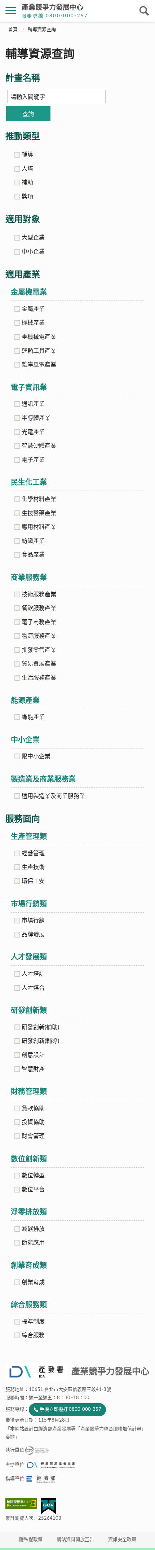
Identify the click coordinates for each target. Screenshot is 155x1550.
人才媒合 (33, 988)
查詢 (28, 114)
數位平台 (33, 1190)
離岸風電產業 (39, 365)
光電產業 (33, 432)
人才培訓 (33, 974)
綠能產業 (33, 717)
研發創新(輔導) (40, 1041)
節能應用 (33, 1243)
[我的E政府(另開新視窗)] (48, 1506)
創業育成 (33, 1282)
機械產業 (33, 323)
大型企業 (33, 238)
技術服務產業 (39, 594)
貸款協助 (33, 1108)
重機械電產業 (39, 337)
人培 (27, 169)
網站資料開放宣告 (75, 1539)
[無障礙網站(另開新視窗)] (23, 1503)
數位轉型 (33, 1175)
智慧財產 (33, 1069)
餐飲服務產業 (39, 608)
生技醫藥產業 (39, 513)
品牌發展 (33, 935)
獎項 (27, 196)
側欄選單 (11, 11)
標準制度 (33, 1322)
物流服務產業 (39, 636)
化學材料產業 (39, 499)
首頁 (13, 29)
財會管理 (33, 1136)
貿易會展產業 (39, 664)
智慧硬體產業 (39, 446)
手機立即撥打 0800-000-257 (70, 1409)
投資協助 (33, 1122)
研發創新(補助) (40, 1027)
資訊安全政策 (122, 1539)
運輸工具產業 (39, 351)
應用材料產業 (39, 527)
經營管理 (33, 853)
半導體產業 (36, 418)
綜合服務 (33, 1335)
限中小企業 (36, 756)
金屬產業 (33, 309)
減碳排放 (33, 1229)
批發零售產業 (39, 650)
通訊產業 (33, 404)
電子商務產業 (39, 622)
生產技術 (33, 867)
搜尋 (144, 11)
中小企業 (33, 252)
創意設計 (33, 1055)
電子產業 (33, 460)
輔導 (27, 155)
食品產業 (33, 555)
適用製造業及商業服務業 (53, 796)
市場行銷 (33, 920)
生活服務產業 (39, 678)
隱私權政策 (31, 1539)
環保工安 (33, 881)
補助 (27, 182)
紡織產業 (33, 541)
